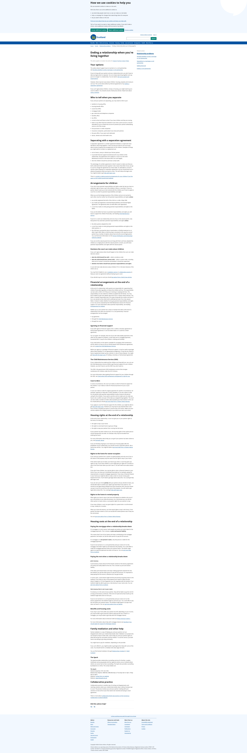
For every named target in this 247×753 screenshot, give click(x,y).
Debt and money (104, 43)
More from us (149, 43)
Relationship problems (105, 46)
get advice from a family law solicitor (122, 277)
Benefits (93, 43)
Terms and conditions (147, 724)
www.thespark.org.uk (101, 678)
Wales (127, 61)
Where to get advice (112, 722)
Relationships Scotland (118, 651)
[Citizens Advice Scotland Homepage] (98, 37)
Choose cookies (129, 30)
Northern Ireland (121, 61)
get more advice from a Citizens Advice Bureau (107, 516)
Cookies (143, 729)
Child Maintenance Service (105, 319)
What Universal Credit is (123, 618)
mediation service (112, 272)
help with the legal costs (99, 355)
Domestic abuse (99, 440)
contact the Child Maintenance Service (105, 346)
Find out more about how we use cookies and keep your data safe (108, 21)
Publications (128, 729)
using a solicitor (95, 92)
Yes (91, 706)
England (115, 61)
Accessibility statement (147, 722)
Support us (127, 731)
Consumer (111, 43)
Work (97, 43)
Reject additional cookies (116, 30)
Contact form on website (102, 676)
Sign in (154, 35)
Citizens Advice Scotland (146, 35)
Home (92, 46)
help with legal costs (109, 173)
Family (122, 43)
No (94, 706)
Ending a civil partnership (144, 68)
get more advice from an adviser (99, 585)
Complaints (127, 724)
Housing (117, 43)
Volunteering (128, 733)
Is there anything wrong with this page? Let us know (123, 716)
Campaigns (127, 726)
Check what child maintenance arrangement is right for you (114, 376)
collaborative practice (125, 272)
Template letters (112, 724)
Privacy (143, 726)
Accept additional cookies (98, 30)
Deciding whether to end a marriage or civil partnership (108, 70)
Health (143, 43)
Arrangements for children (98, 306)
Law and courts (129, 43)
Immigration (137, 43)
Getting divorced (141, 66)
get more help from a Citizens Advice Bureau (118, 401)
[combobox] (138, 38)
